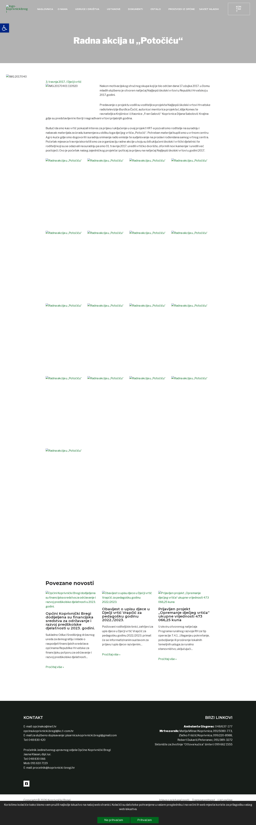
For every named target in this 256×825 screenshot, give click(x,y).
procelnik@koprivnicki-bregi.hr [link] (54, 767)
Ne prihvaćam (113, 820)
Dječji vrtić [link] (74, 81)
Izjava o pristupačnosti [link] (174, 800)
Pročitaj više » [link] (55, 667)
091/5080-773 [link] (222, 731)
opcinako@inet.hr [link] (45, 726)
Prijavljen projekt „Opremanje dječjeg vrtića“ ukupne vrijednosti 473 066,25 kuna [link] (184, 614)
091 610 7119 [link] (39, 763)
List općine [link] (225, 800)
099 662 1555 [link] (223, 744)
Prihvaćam (144, 820)
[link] (4, 28)
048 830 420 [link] (36, 740)
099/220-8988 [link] (222, 735)
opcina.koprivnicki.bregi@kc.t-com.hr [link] (49, 731)
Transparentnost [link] (203, 800)
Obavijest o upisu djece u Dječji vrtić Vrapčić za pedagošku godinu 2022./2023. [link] (126, 614)
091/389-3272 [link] (223, 740)
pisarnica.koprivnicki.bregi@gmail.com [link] (91, 735)
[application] (69, 9)
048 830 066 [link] (36, 758)
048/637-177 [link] (223, 726)
